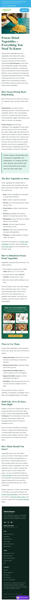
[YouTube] (5, 522)
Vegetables (6, 536)
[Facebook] (11, 522)
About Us (6, 570)
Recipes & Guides (8, 555)
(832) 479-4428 (12, 5)
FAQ (5, 563)
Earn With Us (7, 575)
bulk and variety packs (18, 497)
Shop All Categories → (15, 335)
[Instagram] (8, 522)
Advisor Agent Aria (8, 572)
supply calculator (7, 475)
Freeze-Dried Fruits (8, 534)
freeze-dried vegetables (9, 494)
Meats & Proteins (8, 539)
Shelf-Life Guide (8, 560)
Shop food (24, 10)
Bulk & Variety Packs (9, 544)
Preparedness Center (9, 553)
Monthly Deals (7, 546)
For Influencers (7, 577)
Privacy (5, 596)
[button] (22, 598)
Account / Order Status (9, 579)
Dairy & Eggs (7, 541)
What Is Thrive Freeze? (9, 558)
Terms (10, 596)
